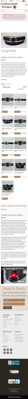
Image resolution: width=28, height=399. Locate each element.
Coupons (5, 341)
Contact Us (5, 321)
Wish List (5, 338)
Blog (16, 325)
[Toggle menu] (26, 5)
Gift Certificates (6, 340)
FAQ (4, 322)
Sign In (4, 334)
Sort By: (25, 86)
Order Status (6, 337)
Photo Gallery (18, 320)
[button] (14, 372)
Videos (16, 322)
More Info (17, 323)
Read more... (3, 79)
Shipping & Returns (7, 324)
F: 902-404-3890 (19, 340)
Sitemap (5, 327)
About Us (17, 317)
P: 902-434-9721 (18, 338)
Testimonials (18, 319)
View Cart (5, 335)
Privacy (4, 325)
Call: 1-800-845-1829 (7, 319)
